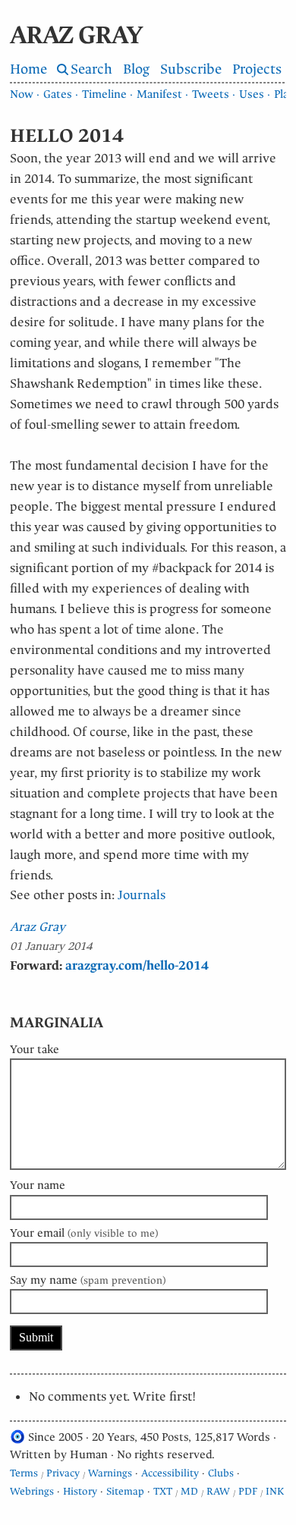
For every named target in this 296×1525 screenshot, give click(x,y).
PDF (247, 1491)
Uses (251, 94)
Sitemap (125, 1491)
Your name (37, 1185)
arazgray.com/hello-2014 (137, 965)
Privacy (63, 1473)
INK (275, 1491)
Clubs (221, 1473)
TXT (162, 1491)
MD (189, 1491)
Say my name (87, 1280)
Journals (141, 895)
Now (21, 94)
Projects (257, 69)
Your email (84, 1232)
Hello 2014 (67, 136)
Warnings (110, 1473)
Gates (57, 94)
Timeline (104, 94)
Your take (34, 1049)
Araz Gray (37, 927)
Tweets (210, 94)
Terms (24, 1473)
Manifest (159, 94)
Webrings (32, 1491)
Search (91, 69)
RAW (218, 1491)
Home (28, 69)
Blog (136, 69)
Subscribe (191, 69)
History (80, 1491)
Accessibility (170, 1473)
